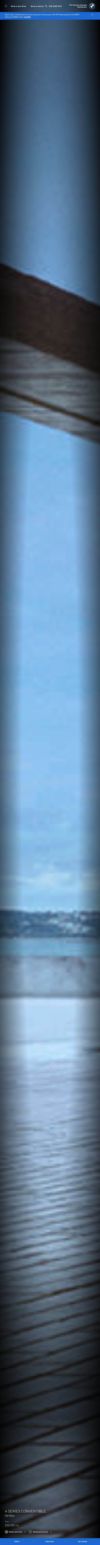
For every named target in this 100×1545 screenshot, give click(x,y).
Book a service (37, 6)
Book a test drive (18, 6)
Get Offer (27, 17)
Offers (16, 1541)
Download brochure (40, 1532)
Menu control (6, 6)
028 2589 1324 (55, 6)
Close (92, 14)
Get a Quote (82, 1541)
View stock (49, 1541)
